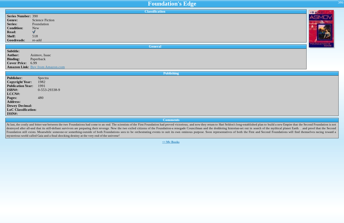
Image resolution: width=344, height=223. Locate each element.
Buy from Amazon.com (47, 67)
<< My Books (170, 142)
